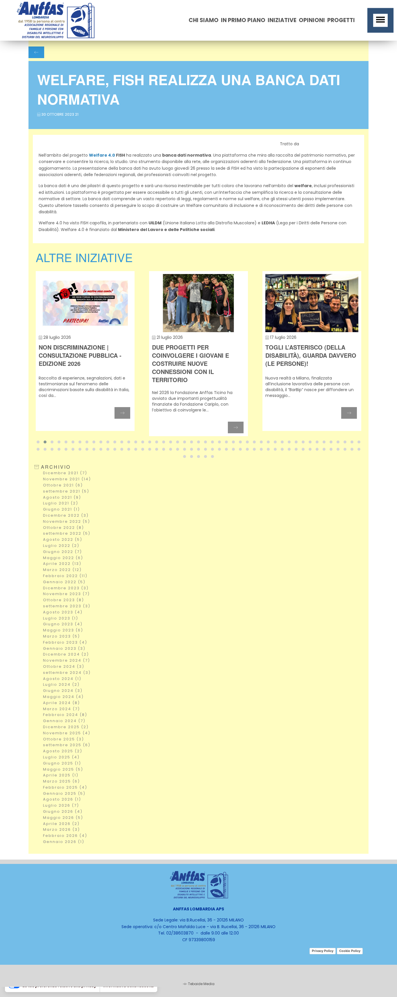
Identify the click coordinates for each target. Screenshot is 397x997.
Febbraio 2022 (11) (65, 576)
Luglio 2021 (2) (60, 503)
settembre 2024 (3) (67, 672)
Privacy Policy (322, 951)
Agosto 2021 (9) (62, 497)
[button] (38, 442)
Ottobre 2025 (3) (63, 739)
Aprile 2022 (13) (62, 563)
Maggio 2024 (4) (63, 696)
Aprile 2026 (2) (61, 823)
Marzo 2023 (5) (61, 636)
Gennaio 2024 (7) (64, 721)
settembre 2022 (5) (66, 533)
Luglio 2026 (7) (61, 805)
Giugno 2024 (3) (63, 690)
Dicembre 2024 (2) (66, 654)
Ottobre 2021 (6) (63, 485)
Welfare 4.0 (102, 155)
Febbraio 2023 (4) (65, 642)
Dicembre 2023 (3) (66, 588)
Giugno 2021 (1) (61, 509)
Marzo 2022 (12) (62, 569)
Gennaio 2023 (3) (64, 648)
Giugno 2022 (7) (62, 551)
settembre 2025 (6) (66, 745)
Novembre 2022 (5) (66, 521)
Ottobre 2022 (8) (63, 527)
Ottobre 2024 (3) (63, 666)
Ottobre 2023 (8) (63, 600)
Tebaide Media (201, 983)
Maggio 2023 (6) (63, 630)
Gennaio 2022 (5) (64, 582)
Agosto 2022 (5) (62, 539)
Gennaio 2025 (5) (64, 793)
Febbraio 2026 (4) (65, 835)
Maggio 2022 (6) (63, 558)
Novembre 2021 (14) (67, 479)
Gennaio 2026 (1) (63, 841)
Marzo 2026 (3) (61, 829)
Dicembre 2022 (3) (66, 515)
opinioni (312, 20)
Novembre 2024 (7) (66, 660)
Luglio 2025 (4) (61, 757)
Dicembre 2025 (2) (66, 727)
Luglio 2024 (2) (61, 684)
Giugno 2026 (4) (63, 811)
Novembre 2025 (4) (66, 733)
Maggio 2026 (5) (63, 817)
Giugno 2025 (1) (62, 763)
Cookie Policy (349, 951)
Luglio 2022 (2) (61, 545)
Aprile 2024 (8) (61, 703)
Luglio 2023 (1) (60, 618)
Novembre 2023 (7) (66, 594)
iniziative (282, 20)
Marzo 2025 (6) (61, 781)
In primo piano (243, 20)
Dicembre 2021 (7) (65, 473)
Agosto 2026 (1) (62, 799)
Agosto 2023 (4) (63, 612)
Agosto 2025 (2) (62, 751)
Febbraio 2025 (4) (65, 787)
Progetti (341, 20)
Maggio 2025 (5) (63, 769)
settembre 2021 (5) (66, 491)
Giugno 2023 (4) (63, 624)
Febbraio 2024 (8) (65, 714)
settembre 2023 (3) (66, 606)
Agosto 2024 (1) (62, 678)
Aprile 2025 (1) (60, 775)
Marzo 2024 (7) (61, 709)
